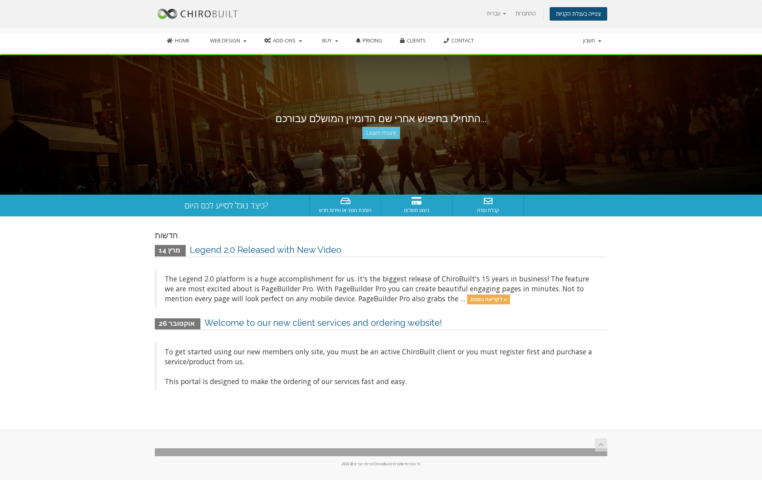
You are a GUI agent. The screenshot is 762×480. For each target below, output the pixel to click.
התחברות (526, 13)
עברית (494, 13)
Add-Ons (284, 40)
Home (181, 40)
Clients (415, 40)
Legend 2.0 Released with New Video (265, 250)
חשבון (590, 40)
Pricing (371, 40)
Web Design (225, 40)
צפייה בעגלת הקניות (578, 13)
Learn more (381, 132)
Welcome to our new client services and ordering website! (323, 322)
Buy (327, 40)
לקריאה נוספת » (488, 299)
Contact (461, 40)
